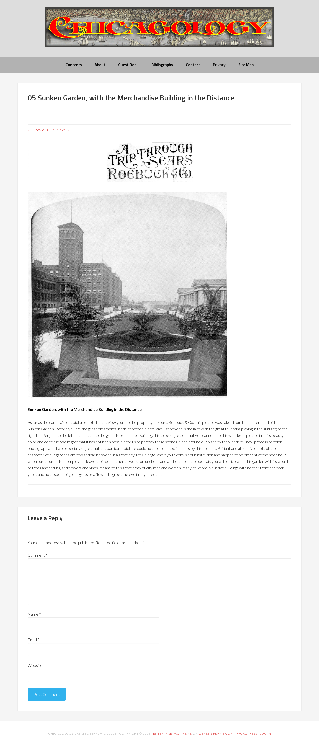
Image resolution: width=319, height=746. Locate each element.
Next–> (62, 129)
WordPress (247, 733)
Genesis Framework (217, 733)
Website (35, 665)
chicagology (159, 31)
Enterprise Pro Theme (172, 733)
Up (52, 129)
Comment (37, 555)
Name (34, 614)
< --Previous (38, 129)
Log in (265, 733)
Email (33, 639)
